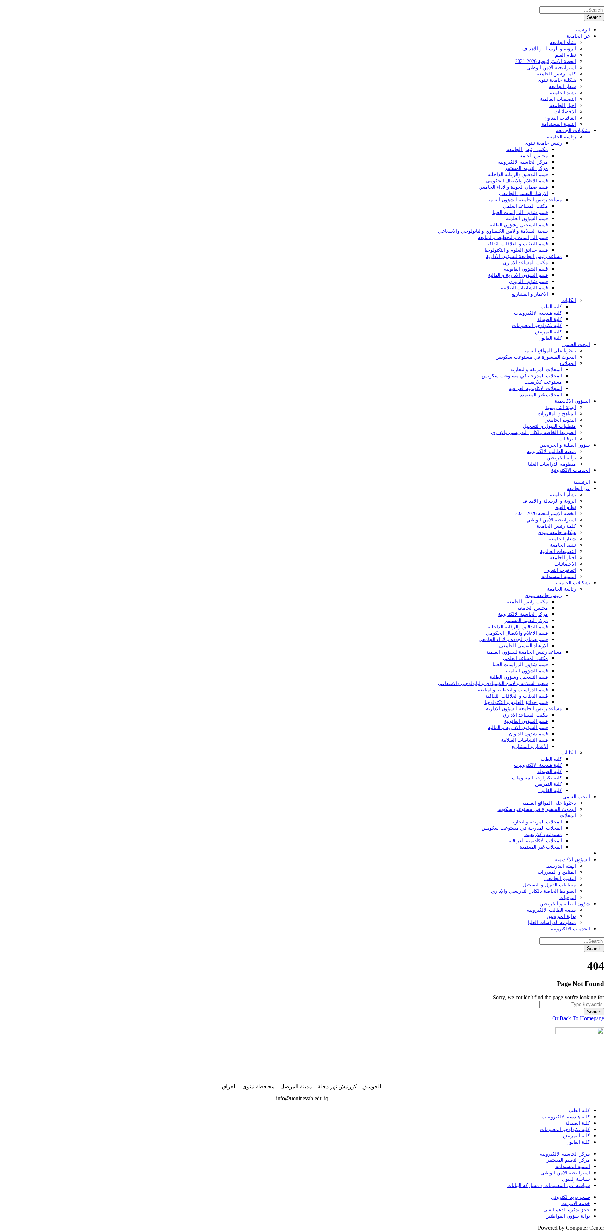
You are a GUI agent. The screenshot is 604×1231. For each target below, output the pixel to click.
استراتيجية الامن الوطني (551, 67)
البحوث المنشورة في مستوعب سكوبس (535, 357)
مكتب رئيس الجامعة (527, 149)
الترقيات (567, 438)
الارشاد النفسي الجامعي (523, 193)
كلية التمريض (548, 331)
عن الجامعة (578, 36)
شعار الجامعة (562, 86)
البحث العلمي (576, 344)
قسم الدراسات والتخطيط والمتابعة (513, 237)
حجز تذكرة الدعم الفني (566, 1209)
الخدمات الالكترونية (570, 470)
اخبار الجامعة (562, 105)
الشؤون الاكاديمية (572, 401)
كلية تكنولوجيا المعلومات (537, 325)
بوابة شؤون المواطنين (567, 1216)
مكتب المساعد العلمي (525, 206)
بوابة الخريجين (561, 457)
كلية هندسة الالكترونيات (538, 313)
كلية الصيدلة (549, 319)
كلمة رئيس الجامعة (556, 74)
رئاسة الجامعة (561, 136)
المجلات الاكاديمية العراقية (535, 388)
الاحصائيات (565, 111)
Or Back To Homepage (578, 1018)
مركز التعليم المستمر (526, 168)
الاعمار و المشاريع (530, 294)
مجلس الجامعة (532, 155)
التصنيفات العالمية (558, 99)
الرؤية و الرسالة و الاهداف (549, 48)
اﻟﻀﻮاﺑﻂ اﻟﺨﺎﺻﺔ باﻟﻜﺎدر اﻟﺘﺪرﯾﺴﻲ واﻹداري (533, 432)
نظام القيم (565, 55)
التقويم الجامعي (560, 420)
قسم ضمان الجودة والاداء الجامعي (513, 187)
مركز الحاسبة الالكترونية (523, 162)
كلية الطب (551, 306)
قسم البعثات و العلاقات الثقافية (516, 243)
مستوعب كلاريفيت (543, 382)
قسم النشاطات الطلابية (524, 287)
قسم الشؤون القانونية (526, 269)
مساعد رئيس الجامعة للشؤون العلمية (524, 199)
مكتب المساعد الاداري (525, 262)
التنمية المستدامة (558, 124)
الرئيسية (581, 30)
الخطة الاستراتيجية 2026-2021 (545, 61)
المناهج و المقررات (557, 413)
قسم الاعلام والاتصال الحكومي (517, 180)
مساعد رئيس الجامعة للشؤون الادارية (524, 256)
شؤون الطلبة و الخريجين (565, 445)
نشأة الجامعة (563, 42)
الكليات (568, 300)
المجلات (568, 363)
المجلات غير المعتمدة (540, 394)
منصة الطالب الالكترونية (551, 451)
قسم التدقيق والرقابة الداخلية (518, 174)
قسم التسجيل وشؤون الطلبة (519, 225)
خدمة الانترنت (575, 1203)
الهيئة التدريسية (560, 407)
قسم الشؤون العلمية (527, 218)
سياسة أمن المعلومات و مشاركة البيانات (548, 1185)
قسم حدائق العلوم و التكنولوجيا (516, 250)
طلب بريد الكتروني (570, 1197)
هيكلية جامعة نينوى (557, 80)
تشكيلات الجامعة (573, 130)
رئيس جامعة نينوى (543, 143)
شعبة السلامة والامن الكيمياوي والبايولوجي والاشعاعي (493, 231)
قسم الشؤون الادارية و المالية (518, 275)
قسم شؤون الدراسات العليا (520, 212)
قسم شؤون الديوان (528, 281)
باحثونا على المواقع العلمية (549, 350)
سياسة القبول (576, 1179)
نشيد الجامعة (563, 92)
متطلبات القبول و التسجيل (549, 426)
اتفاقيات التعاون (560, 118)
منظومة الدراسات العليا (552, 464)
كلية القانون (550, 338)
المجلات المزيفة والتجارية (536, 369)
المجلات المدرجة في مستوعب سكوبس (522, 376)
